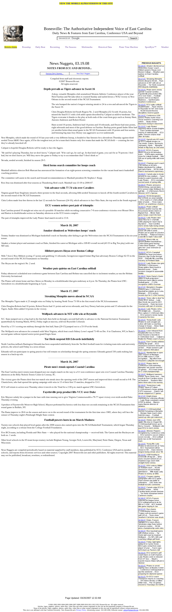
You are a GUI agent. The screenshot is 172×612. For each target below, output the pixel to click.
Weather (165, 47)
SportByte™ (150, 47)
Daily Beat (40, 47)
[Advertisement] (83, 55)
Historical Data (105, 47)
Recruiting (55, 47)
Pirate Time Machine (128, 47)
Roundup (26, 47)
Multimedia (87, 47)
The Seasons (70, 47)
